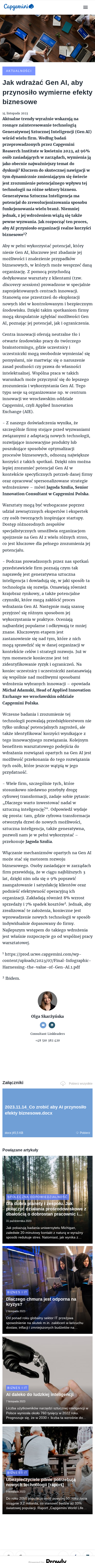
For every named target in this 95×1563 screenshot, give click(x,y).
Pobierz (85, 1133)
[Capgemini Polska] (19, 12)
